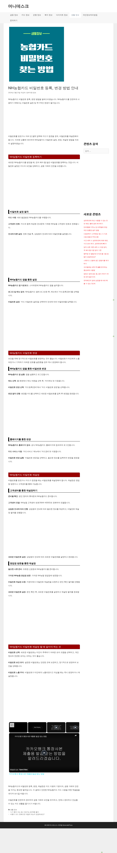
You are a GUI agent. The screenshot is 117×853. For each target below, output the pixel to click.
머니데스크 (18, 6)
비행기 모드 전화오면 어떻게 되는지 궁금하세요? (27, 814)
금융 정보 (14, 15)
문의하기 (13, 20)
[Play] (56, 727)
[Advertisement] (58, 839)
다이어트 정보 (62, 15)
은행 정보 (37, 15)
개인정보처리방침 (90, 15)
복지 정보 (48, 15)
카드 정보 (25, 15)
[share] (75, 735)
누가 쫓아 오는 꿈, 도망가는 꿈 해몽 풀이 (24, 812)
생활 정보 (75, 15)
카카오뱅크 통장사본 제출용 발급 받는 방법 (31, 736)
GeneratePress (67, 825)
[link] (12, 736)
